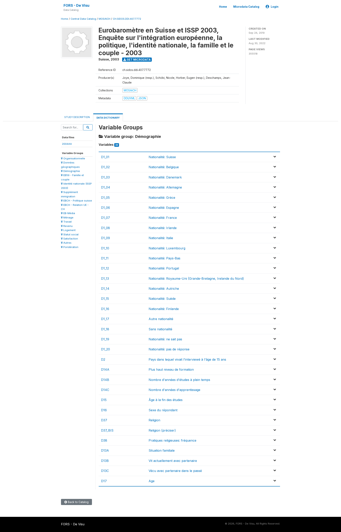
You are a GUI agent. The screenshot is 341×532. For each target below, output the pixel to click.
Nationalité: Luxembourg (167, 248)
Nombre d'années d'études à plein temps (179, 380)
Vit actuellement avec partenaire (173, 461)
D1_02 (105, 167)
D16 (104, 410)
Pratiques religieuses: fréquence (172, 440)
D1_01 (105, 157)
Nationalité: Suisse (162, 157)
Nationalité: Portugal (164, 268)
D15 (104, 400)
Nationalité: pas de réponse (169, 349)
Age (152, 481)
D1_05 (105, 198)
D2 (103, 359)
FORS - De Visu (76, 5)
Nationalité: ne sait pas (165, 339)
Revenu (68, 225)
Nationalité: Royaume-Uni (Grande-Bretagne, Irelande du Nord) (196, 278)
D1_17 (105, 319)
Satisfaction (70, 238)
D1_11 (105, 258)
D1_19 (105, 339)
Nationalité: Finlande (164, 309)
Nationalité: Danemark (165, 177)
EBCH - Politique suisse (77, 200)
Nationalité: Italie (161, 238)
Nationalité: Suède (162, 299)
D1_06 (105, 208)
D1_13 (105, 278)
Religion (154, 420)
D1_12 (105, 268)
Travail (67, 221)
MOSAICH (104, 18)
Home (223, 6)
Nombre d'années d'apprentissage (174, 390)
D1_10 (105, 248)
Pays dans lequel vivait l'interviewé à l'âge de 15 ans (187, 359)
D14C (105, 390)
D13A (105, 450)
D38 (104, 440)
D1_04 (105, 187)
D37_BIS (107, 430)
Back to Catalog (78, 502)
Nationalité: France (163, 218)
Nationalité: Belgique (164, 167)
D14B (105, 380)
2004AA (67, 143)
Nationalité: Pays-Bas (164, 258)
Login (274, 6)
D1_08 (105, 228)
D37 (104, 420)
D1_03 (105, 177)
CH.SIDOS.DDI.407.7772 (127, 18)
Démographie (71, 171)
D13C (105, 471)
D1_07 (105, 218)
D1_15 (105, 299)
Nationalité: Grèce (162, 198)
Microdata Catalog (246, 6)
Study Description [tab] (77, 117)
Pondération (70, 247)
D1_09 (105, 238)
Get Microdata (138, 59)
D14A (105, 369)
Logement (69, 230)
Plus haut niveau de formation (171, 369)
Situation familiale (162, 450)
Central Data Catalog (83, 18)
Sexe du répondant (163, 410)
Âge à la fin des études (166, 400)
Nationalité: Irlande (163, 228)
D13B (105, 461)
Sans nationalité (160, 329)
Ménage (68, 217)
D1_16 (105, 309)
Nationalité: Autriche (164, 289)
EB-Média (69, 213)
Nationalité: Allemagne (165, 187)
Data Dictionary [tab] (108, 117)
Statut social (71, 234)
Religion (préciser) (162, 430)
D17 (104, 481)
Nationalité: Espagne (164, 208)
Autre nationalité (161, 319)
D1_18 (105, 329)
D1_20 (105, 349)
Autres (67, 242)
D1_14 (105, 289)
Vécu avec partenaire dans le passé (175, 471)
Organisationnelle (74, 158)
